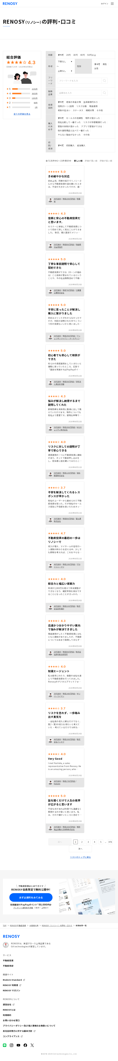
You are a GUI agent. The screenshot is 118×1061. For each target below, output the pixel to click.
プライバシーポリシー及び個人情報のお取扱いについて (29, 1025)
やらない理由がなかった (69, 134)
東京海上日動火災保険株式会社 (67, 828)
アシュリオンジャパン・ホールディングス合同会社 (67, 338)
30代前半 (57, 381)
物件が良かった (92, 118)
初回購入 (70, 145)
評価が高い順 (91, 160)
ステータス (78, 110)
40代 (82, 54)
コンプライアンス (11, 1036)
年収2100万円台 (69, 606)
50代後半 (57, 244)
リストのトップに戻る (80, 857)
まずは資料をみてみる (31, 897)
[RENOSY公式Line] (4, 1045)
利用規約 (7, 1015)
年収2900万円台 (69, 336)
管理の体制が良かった (68, 126)
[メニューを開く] (112, 3)
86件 (36, 102)
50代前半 (57, 336)
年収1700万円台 (69, 781)
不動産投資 (8, 960)
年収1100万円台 (69, 473)
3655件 (35, 93)
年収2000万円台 (69, 427)
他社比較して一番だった (69, 122)
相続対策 (90, 110)
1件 (36, 107)
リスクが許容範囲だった (94, 122)
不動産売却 (8, 965)
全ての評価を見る (22, 113)
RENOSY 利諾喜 (10, 985)
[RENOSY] (59, 936)
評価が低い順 (106, 160)
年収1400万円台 (69, 693)
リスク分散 (81, 106)
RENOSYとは (9, 1009)
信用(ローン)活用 (66, 106)
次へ (80, 848)
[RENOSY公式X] (32, 1045)
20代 (68, 54)
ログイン (104, 3)
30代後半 (57, 518)
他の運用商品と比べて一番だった (73, 130)
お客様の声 (33, 925)
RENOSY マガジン (11, 990)
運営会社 (7, 1004)
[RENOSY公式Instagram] (11, 1045)
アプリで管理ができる (91, 126)
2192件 (35, 89)
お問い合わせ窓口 (11, 1020)
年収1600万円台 (69, 827)
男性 (105, 64)
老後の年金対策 (73, 102)
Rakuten (57, 783)
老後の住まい (64, 110)
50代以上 (91, 54)
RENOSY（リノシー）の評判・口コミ (57, 925)
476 (110, 841)
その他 (100, 110)
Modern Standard (12, 979)
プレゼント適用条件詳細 (23, 907)
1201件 (35, 98)
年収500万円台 (68, 381)
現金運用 (93, 106)
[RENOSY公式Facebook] (25, 1045)
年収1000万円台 (69, 199)
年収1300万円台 (69, 564)
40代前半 (57, 199)
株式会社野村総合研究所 (67, 653)
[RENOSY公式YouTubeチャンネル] (18, 1045)
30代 (75, 54)
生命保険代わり (90, 102)
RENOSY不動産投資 (18, 925)
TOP (4, 925)
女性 (96, 68)
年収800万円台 (68, 244)
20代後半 (57, 290)
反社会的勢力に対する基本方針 (17, 1030)
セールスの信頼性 (74, 118)
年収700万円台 (68, 290)
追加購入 (81, 145)
